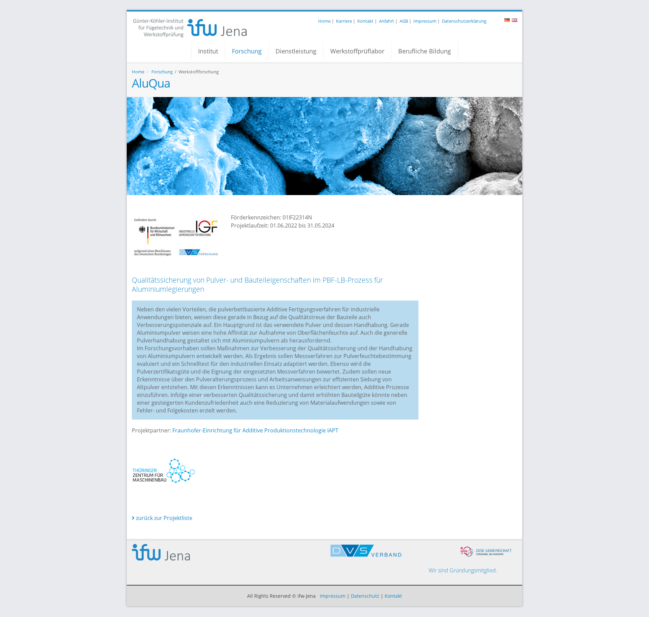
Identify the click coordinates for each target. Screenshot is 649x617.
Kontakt (365, 21)
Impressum (424, 21)
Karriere (344, 21)
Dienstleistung (295, 51)
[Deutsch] (507, 21)
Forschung (247, 51)
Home (324, 21)
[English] (514, 21)
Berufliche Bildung (424, 51)
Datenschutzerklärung (464, 21)
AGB (404, 21)
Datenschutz (365, 596)
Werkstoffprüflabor (357, 51)
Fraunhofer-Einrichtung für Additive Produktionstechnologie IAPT (255, 430)
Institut (208, 51)
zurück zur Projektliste (163, 518)
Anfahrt (386, 21)
